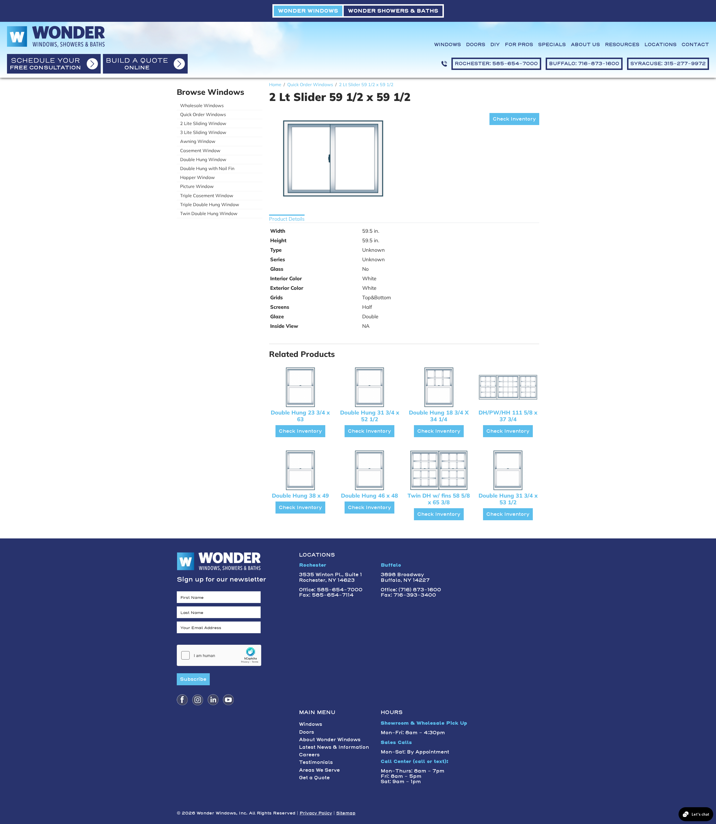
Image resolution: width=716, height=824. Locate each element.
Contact (695, 44)
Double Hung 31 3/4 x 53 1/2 (508, 499)
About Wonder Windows (330, 739)
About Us (585, 44)
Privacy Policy (316, 813)
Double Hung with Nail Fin (207, 168)
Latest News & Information (334, 747)
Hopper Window (197, 177)
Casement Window (200, 150)
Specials (552, 44)
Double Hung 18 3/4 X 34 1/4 (439, 416)
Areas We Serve (319, 770)
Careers (309, 754)
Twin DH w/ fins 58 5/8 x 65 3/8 (439, 499)
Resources (622, 44)
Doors (475, 44)
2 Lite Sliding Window (203, 123)
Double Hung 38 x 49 (300, 495)
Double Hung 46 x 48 (369, 495)
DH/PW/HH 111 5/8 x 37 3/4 (508, 416)
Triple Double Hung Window (209, 204)
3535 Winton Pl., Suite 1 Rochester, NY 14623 (330, 577)
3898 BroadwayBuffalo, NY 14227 (405, 577)
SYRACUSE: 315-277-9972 (668, 63)
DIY (495, 44)
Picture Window (197, 186)
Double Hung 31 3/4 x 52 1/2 (369, 416)
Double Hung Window (203, 159)
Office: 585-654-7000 (330, 589)
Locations (660, 44)
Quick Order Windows (203, 114)
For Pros (519, 44)
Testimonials (316, 762)
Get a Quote (314, 777)
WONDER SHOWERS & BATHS (393, 11)
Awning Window (197, 141)
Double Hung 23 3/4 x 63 (300, 416)
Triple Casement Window (206, 195)
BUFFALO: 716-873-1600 (584, 63)
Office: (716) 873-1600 (411, 589)
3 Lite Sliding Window (203, 132)
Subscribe (193, 679)
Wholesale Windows (202, 105)
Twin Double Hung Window (208, 213)
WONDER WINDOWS (308, 11)
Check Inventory (514, 119)
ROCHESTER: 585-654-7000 (496, 63)
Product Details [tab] (287, 219)
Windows (447, 44)
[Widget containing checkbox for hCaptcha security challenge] (219, 655)
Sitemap (345, 813)
